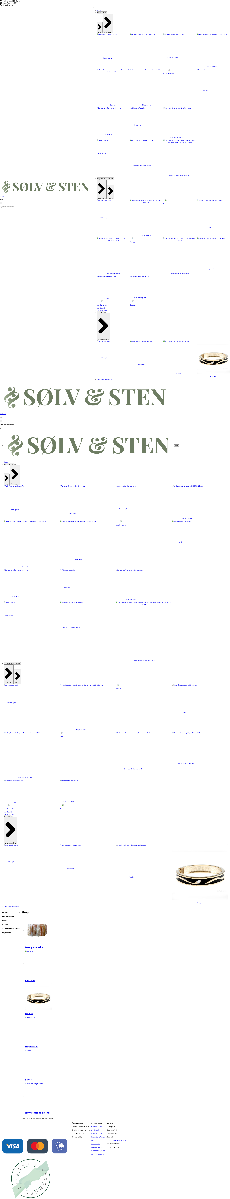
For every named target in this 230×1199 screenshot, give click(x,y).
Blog (92, 1140)
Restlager (5, 925)
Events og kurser (102, 310)
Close (176, 446)
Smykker (100, 312)
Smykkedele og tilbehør (10, 928)
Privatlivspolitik (96, 1147)
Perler (4, 921)
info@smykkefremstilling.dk (116, 1140)
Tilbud (99, 10)
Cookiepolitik (95, 1144)
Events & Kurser (96, 1134)
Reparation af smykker (104, 379)
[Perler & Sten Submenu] (15, 464)
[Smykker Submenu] (105, 312)
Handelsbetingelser (98, 1151)
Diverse (5, 912)
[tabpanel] (163, 86)
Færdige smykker (8, 916)
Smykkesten (6, 933)
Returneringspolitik (98, 1154)
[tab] (100, 27)
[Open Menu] (93, 7)
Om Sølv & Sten (96, 1127)
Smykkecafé (101, 308)
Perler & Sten (101, 13)
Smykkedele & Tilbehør (105, 179)
